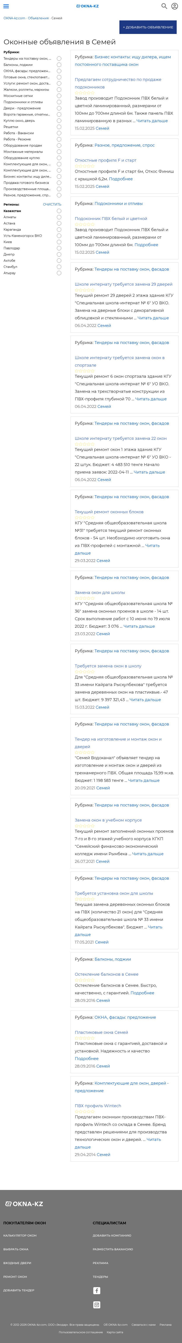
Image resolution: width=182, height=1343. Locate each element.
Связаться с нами (144, 1324)
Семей (102, 128)
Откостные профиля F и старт (105, 160)
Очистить (52, 204)
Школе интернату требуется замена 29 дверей (123, 284)
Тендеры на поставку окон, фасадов (132, 269)
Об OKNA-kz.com (116, 1324)
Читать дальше (152, 120)
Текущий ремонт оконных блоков (109, 511)
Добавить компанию (112, 1235)
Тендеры (100, 1276)
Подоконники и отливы (119, 203)
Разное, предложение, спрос (125, 145)
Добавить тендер (18, 1290)
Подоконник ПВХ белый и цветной (111, 218)
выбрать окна (15, 1249)
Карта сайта (115, 1332)
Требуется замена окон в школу (108, 666)
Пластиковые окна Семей (101, 1032)
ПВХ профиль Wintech (98, 1105)
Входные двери (17, 1263)
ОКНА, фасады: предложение (125, 1017)
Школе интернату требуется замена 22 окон (121, 438)
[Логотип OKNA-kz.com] (87, 6)
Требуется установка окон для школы (114, 893)
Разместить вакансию (113, 1249)
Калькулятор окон (20, 1235)
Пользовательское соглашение (81, 1332)
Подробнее (121, 179)
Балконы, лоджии (113, 959)
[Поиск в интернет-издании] (164, 6)
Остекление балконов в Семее (106, 974)
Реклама (100, 1263)
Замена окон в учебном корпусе (108, 820)
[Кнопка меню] (6, 6)
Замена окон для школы (100, 592)
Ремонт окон (15, 1276)
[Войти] (175, 6)
